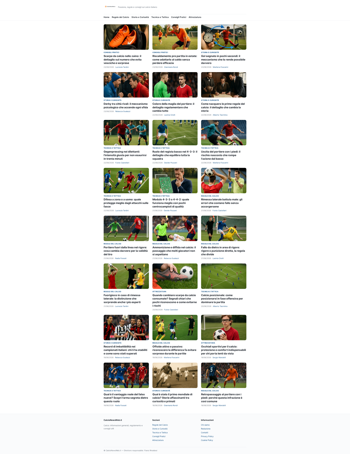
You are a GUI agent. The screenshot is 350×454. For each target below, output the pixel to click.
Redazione (205, 429)
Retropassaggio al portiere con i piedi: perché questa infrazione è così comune (221, 398)
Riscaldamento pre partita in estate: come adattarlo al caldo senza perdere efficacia (174, 59)
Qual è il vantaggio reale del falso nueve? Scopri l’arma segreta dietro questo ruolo (126, 398)
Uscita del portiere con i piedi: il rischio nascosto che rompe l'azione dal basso (220, 155)
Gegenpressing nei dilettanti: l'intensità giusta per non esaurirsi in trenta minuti (125, 155)
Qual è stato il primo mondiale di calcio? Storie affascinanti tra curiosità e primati (172, 398)
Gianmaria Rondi (171, 67)
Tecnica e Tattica (160, 17)
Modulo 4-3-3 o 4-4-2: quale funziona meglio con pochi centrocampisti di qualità (170, 203)
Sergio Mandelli (219, 357)
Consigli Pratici (178, 17)
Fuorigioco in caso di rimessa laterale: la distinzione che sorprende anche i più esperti (122, 299)
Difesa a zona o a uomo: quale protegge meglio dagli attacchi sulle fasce (126, 203)
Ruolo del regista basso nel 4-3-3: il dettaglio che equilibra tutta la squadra (174, 155)
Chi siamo (205, 425)
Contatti (204, 432)
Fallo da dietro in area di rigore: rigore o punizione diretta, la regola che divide (223, 251)
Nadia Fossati (120, 258)
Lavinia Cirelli (169, 115)
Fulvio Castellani (122, 163)
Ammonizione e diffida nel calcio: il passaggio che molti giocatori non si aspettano (174, 251)
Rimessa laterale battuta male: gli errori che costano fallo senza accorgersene (221, 203)
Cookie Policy (207, 440)
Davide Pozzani (170, 163)
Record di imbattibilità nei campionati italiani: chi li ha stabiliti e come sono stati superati (125, 350)
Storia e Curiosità (140, 17)
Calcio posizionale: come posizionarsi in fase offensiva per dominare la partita (222, 299)
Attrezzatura (195, 17)
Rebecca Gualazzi (122, 111)
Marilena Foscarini (220, 67)
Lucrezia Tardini (122, 67)
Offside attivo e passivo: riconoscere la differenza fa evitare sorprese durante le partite (174, 350)
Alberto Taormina (220, 115)
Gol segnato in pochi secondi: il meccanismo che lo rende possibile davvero (223, 59)
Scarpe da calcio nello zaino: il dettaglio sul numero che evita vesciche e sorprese (123, 59)
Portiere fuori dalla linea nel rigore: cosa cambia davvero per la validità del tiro (126, 251)
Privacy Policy (207, 436)
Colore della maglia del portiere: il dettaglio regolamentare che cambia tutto (173, 107)
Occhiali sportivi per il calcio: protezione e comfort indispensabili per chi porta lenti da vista (223, 350)
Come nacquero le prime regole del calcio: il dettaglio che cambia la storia (223, 107)
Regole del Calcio (120, 17)
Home (106, 17)
